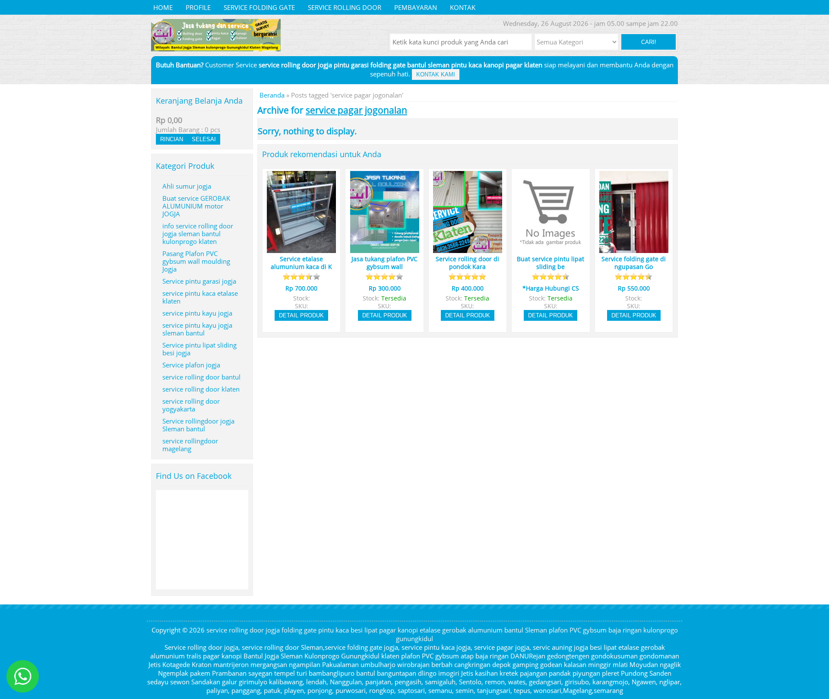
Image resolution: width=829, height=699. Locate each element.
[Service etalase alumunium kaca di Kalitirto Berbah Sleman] (301, 249)
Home (163, 7)
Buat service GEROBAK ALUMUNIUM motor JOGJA (196, 206)
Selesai (204, 139)
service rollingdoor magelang (190, 444)
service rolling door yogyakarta (191, 405)
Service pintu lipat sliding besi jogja (199, 349)
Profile (198, 7)
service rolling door (344, 7)
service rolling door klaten (201, 389)
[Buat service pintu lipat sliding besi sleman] (550, 249)
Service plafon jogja (191, 365)
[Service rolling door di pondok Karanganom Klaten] (467, 249)
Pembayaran (415, 7)
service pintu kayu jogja (197, 313)
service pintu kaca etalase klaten (200, 297)
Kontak (462, 7)
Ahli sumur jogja (186, 186)
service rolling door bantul (201, 377)
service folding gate (259, 7)
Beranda (272, 95)
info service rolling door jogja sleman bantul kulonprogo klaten (197, 233)
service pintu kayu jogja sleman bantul (197, 329)
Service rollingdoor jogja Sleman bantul (198, 425)
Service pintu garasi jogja (199, 281)
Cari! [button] (648, 42)
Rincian (171, 139)
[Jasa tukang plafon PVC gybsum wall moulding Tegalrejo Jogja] (384, 249)
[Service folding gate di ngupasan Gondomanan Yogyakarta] (633, 249)
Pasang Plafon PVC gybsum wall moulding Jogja (196, 261)
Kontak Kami (435, 74)
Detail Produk (301, 315)
